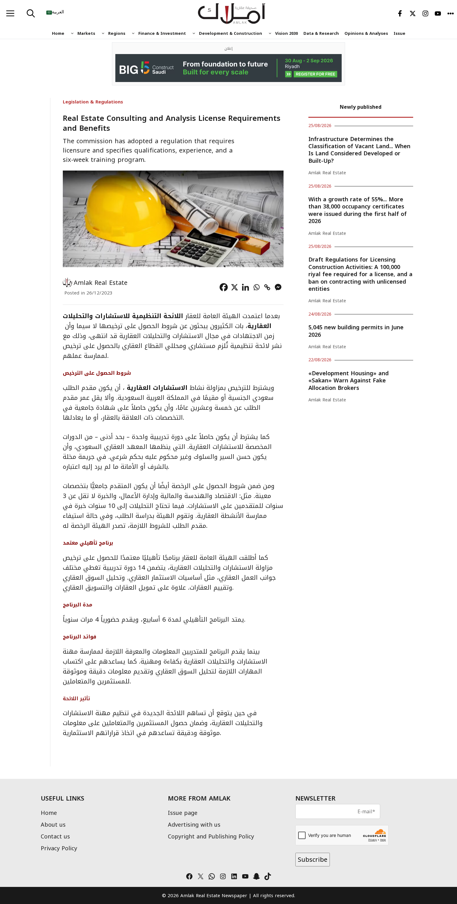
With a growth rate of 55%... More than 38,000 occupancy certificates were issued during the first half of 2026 (357, 210)
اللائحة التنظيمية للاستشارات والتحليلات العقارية (167, 321)
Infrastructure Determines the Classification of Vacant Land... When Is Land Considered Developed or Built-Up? (359, 150)
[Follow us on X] (412, 14)
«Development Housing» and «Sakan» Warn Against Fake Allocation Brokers (348, 380)
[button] (31, 14)
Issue (399, 33)
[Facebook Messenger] (278, 287)
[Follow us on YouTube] (438, 14)
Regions (116, 33)
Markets (86, 33)
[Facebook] (223, 287)
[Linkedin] (245, 287)
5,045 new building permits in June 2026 (356, 331)
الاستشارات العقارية (158, 388)
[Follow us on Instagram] (425, 14)
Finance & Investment (162, 33)
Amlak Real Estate (100, 283)
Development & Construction (230, 33)
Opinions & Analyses (366, 33)
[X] (234, 287)
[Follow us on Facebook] (400, 14)
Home (58, 33)
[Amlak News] (231, 14)
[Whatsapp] (256, 287)
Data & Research (321, 33)
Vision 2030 (286, 33)
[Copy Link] (267, 287)
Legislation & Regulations (93, 102)
